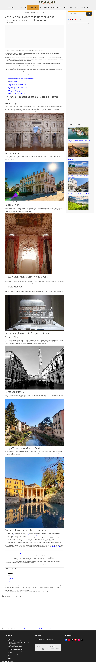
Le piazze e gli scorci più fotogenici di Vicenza (18, 87)
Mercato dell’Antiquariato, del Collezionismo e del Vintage (25, 534)
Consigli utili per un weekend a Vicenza (16, 93)
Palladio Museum (12, 86)
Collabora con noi (12, 645)
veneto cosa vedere (44, 587)
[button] (87, 7)
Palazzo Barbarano (18, 290)
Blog (9, 639)
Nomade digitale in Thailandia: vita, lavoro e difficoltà (18, 590)
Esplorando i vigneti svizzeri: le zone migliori (78, 211)
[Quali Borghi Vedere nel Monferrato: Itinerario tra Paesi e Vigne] (78, 150)
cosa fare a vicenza (35, 585)
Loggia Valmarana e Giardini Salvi (15, 91)
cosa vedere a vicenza (44, 585)
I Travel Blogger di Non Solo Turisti (15, 649)
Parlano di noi (12, 643)
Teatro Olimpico (12, 80)
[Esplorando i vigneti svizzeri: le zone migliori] (78, 203)
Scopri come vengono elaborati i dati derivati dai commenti (37, 628)
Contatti (82, 7)
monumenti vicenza (54, 585)
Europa (13, 585)
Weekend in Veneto (33, 588)
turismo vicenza (36, 587)
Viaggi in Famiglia (46, 7)
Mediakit (10, 652)
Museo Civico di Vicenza (16, 158)
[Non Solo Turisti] (48, 2)
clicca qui (50, 639)
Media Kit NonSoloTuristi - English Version (17, 651)
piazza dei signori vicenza (15, 587)
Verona (58, 546)
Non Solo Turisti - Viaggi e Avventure (16, 654)
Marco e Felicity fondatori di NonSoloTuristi (19, 642)
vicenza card (56, 587)
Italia (17, 585)
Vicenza (51, 587)
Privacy (9, 655)
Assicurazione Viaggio (61, 7)
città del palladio (26, 585)
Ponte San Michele (12, 90)
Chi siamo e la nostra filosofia (14, 640)
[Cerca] (89, 14)
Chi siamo (11, 7)
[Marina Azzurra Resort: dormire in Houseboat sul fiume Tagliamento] (78, 133)
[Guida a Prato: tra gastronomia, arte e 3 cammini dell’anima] (78, 185)
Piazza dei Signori (13, 88)
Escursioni (74, 7)
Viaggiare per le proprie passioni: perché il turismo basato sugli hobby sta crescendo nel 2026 (27, 591)
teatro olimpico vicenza (27, 587)
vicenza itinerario (16, 588)
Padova (53, 546)
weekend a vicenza (24, 588)
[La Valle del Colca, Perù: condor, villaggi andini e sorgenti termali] (78, 168)
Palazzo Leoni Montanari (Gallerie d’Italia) (17, 84)
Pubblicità (10, 657)
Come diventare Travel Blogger (15, 646)
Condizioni (10, 648)
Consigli (21, 7)
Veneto (19, 585)
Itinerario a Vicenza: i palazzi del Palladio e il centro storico (21, 78)
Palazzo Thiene (11, 83)
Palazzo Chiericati (13, 81)
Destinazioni (31, 7)
